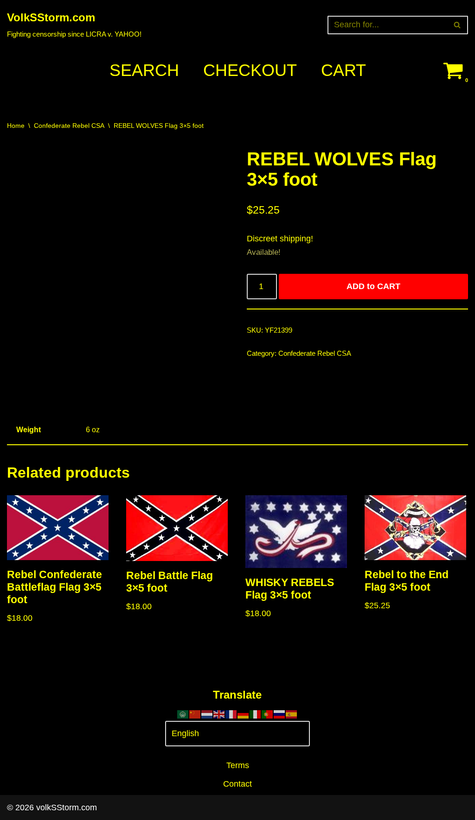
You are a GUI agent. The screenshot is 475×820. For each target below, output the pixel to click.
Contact (237, 783)
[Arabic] (183, 713)
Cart (343, 70)
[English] (219, 713)
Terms (237, 765)
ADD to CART (373, 286)
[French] (231, 713)
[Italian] (256, 713)
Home (16, 125)
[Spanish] (292, 713)
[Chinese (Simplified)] (195, 713)
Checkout (250, 70)
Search (144, 70)
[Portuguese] (268, 713)
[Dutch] (207, 713)
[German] (244, 713)
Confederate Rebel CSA (69, 125)
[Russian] (280, 713)
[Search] (457, 25)
